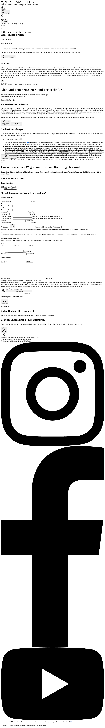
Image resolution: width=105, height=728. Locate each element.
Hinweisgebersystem (38, 722)
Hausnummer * (6, 223)
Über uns (35, 5)
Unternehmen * (6, 202)
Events (28, 337)
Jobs (29, 339)
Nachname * (5, 214)
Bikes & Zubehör (7, 5)
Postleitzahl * (5, 227)
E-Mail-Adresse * (7, 216)
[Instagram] (52, 394)
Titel (2, 208)
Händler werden (17, 339)
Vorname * (4, 212)
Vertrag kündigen (50, 722)
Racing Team (35, 337)
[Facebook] (52, 546)
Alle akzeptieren (16, 125)
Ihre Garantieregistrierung (15, 23)
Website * (4, 253)
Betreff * (4, 262)
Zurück (4, 332)
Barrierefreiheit (26, 722)
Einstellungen (6, 125)
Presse (25, 339)
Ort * (3, 251)
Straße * (4, 220)
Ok (2, 81)
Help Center (48, 324)
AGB (10, 722)
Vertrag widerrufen (62, 722)
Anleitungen (13, 341)
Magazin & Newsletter (18, 337)
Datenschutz (16, 722)
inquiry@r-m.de (11, 187)
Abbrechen (5, 158)
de (69, 722)
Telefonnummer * (7, 218)
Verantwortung (6, 337)
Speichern (13, 158)
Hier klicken (19, 291)
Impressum (4, 722)
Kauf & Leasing (18, 5)
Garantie (20, 341)
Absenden (5, 303)
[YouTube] (52, 684)
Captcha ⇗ (28, 293)
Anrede (3, 204)
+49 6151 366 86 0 (10, 189)
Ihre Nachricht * (6, 278)
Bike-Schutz (27, 5)
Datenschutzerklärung (43, 110)
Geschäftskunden (6, 339)
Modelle (4, 23)
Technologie (5, 341)
